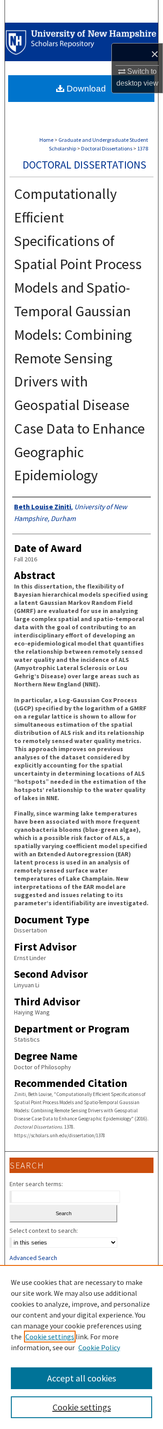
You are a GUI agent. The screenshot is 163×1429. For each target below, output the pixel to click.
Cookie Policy (99, 1347)
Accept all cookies (81, 1378)
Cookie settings (49, 1336)
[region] (81, 1347)
